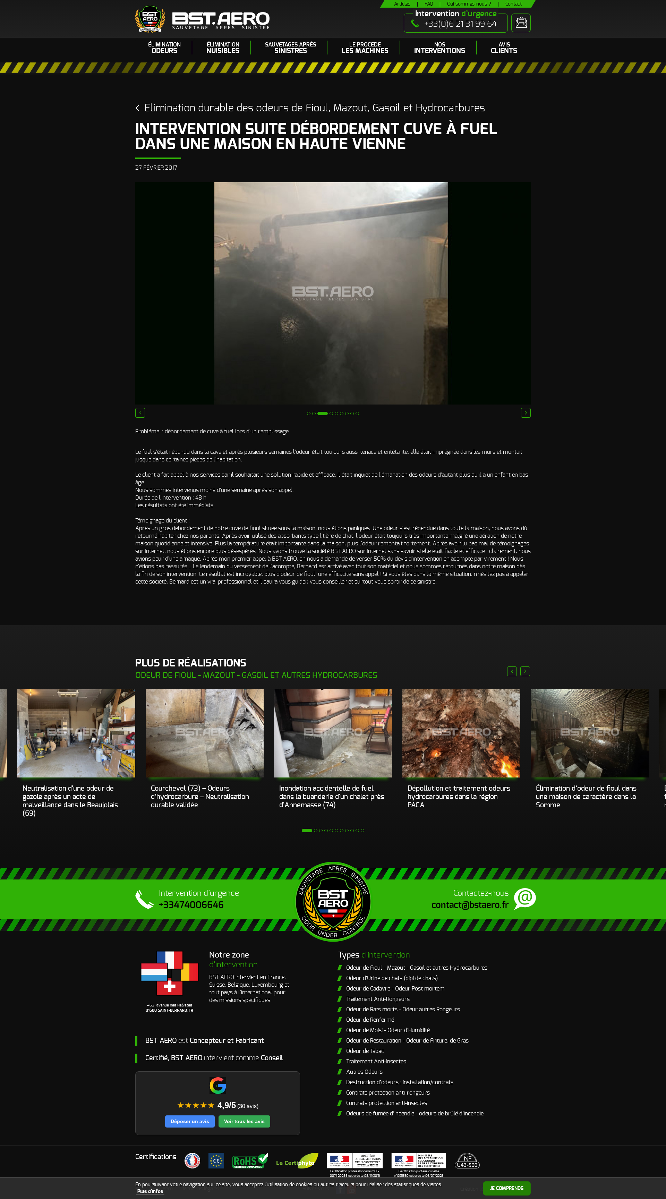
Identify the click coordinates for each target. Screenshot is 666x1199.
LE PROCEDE (365, 48)
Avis (504, 48)
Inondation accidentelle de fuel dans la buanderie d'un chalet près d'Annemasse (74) (203, 797)
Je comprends (506, 1188)
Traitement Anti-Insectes (376, 1061)
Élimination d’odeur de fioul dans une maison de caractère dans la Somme (458, 797)
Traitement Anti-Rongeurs (378, 999)
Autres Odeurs (364, 1072)
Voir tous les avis (244, 1121)
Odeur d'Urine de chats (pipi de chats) (392, 978)
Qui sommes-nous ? (469, 4)
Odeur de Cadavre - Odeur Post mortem (395, 989)
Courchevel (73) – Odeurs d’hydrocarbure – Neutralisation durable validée (72, 797)
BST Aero (202, 19)
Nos (439, 48)
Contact (513, 4)
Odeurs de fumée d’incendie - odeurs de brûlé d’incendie (415, 1113)
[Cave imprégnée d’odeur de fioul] (461, 733)
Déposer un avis (190, 1121)
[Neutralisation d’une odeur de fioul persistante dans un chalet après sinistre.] (205, 733)
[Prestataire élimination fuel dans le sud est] (333, 733)
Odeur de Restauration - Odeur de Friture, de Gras (407, 1041)
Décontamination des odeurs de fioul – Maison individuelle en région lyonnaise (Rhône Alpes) (585, 797)
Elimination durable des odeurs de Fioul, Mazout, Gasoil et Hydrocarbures (314, 108)
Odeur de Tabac (365, 1051)
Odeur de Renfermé (370, 1020)
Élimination (164, 48)
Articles (402, 4)
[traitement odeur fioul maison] (590, 733)
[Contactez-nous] (521, 23)
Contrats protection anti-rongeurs (388, 1093)
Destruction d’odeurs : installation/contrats (399, 1082)
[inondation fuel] (76, 733)
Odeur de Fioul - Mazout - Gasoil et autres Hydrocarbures (416, 968)
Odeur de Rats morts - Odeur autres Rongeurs (403, 1009)
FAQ (429, 4)
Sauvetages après (290, 48)
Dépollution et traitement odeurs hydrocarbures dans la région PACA (330, 797)
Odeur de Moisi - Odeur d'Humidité (388, 1030)
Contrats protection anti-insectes (386, 1103)
